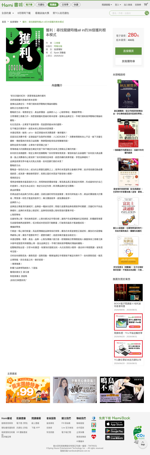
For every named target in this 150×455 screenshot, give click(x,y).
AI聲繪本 (80, 441)
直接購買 (128, 51)
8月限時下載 (24, 13)
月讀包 (41, 4)
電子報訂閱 (66, 432)
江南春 (57, 43)
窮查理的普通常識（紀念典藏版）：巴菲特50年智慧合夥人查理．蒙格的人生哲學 (128, 190)
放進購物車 (128, 61)
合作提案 (80, 428)
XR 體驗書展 (21, 432)
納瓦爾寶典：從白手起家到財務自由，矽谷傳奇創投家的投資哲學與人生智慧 (128, 112)
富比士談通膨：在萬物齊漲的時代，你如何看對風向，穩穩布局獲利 (128, 229)
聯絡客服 (80, 423)
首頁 (4, 22)
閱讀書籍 (106, 4)
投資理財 (14, 22)
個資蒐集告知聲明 (8, 433)
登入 (117, 4)
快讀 (76, 4)
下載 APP (35, 428)
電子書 (29, 4)
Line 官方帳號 (67, 428)
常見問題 (50, 432)
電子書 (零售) (22, 423)
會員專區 (50, 423)
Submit (146, 13)
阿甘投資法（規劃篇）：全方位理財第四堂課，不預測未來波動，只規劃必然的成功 (128, 268)
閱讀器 (53, 4)
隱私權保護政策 (8, 428)
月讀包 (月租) (22, 428)
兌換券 (138, 4)
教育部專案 (81, 437)
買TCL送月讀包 (61, 13)
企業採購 (80, 432)
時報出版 (58, 46)
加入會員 (128, 4)
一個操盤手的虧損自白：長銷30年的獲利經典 (128, 151)
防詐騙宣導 (6, 437)
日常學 (65, 4)
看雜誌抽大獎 (42, 13)
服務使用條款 (7, 423)
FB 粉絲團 (66, 423)
